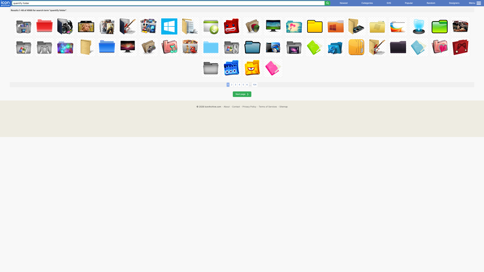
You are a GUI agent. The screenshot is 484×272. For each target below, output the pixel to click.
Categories (367, 3)
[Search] (327, 3)
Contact (236, 106)
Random (431, 3)
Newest (344, 3)
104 (254, 84)
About (227, 106)
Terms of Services (268, 106)
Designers (454, 3)
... (250, 84)
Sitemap (283, 106)
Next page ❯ (242, 94)
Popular (409, 3)
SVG (389, 3)
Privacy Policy (249, 106)
